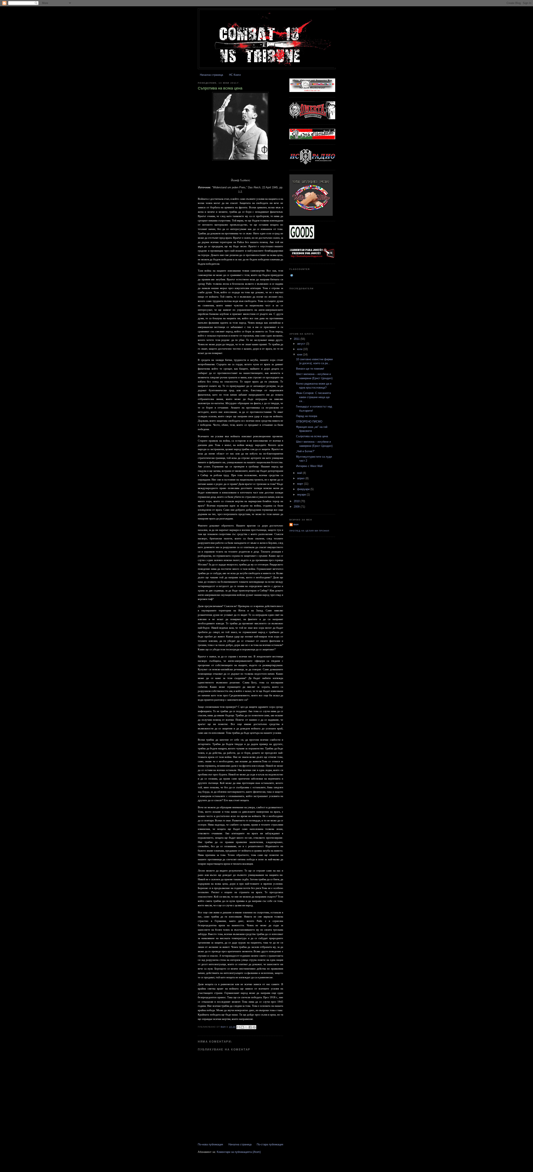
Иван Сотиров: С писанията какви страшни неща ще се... (313, 397)
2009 (297, 506)
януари (302, 494)
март (300, 483)
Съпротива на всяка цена (312, 436)
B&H (296, 524)
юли (300, 349)
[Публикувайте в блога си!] (242, 1027)
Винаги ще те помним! (310, 368)
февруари (303, 489)
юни (300, 354)
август (301, 343)
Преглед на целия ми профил (309, 531)
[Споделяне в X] (246, 1027)
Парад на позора (306, 416)
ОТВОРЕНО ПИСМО (309, 421)
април (301, 478)
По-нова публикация (210, 1144)
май (300, 472)
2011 (297, 338)
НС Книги (235, 74)
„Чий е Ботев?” (305, 451)
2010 (297, 501)
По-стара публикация (270, 1144)
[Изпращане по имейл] (238, 1027)
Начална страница (211, 74)
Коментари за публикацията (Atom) (239, 1151)
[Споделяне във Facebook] (250, 1027)
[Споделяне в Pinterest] (254, 1027)
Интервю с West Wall (309, 466)
